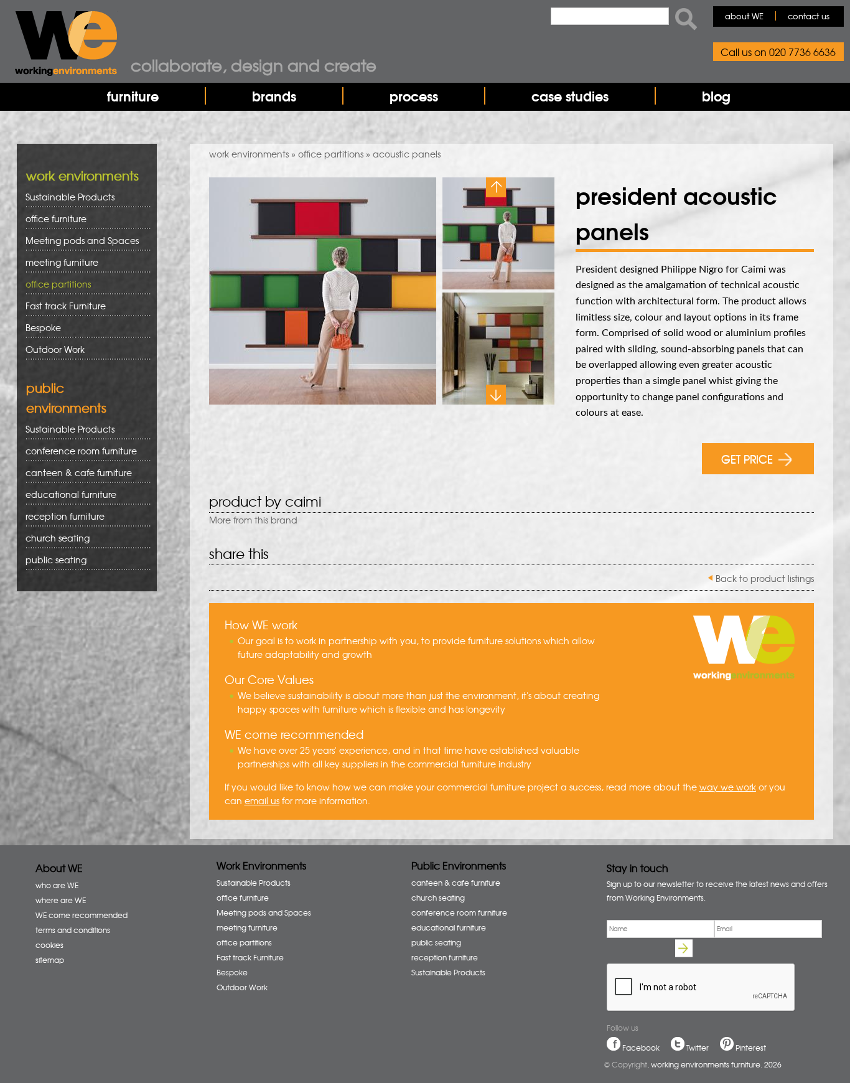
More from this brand (253, 519)
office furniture (51, 218)
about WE (744, 16)
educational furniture (66, 494)
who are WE (56, 885)
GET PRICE (747, 458)
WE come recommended (81, 915)
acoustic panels (407, 154)
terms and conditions (72, 929)
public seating (51, 559)
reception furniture (61, 516)
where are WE (60, 900)
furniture (133, 96)
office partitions (330, 154)
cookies (49, 944)
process (414, 96)
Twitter (697, 1047)
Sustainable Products (70, 196)
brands (274, 96)
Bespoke (43, 327)
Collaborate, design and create (253, 65)
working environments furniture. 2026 (716, 1064)
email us (262, 800)
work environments (249, 154)
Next (496, 395)
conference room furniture (77, 450)
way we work (727, 787)
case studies (570, 96)
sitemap (49, 959)
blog (716, 96)
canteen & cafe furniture (74, 472)
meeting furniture (57, 262)
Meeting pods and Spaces (78, 240)
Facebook (641, 1047)
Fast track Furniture (66, 305)
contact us (808, 16)
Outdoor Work (55, 349)
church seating (58, 538)
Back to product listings (765, 578)
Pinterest (751, 1047)
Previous (496, 187)
